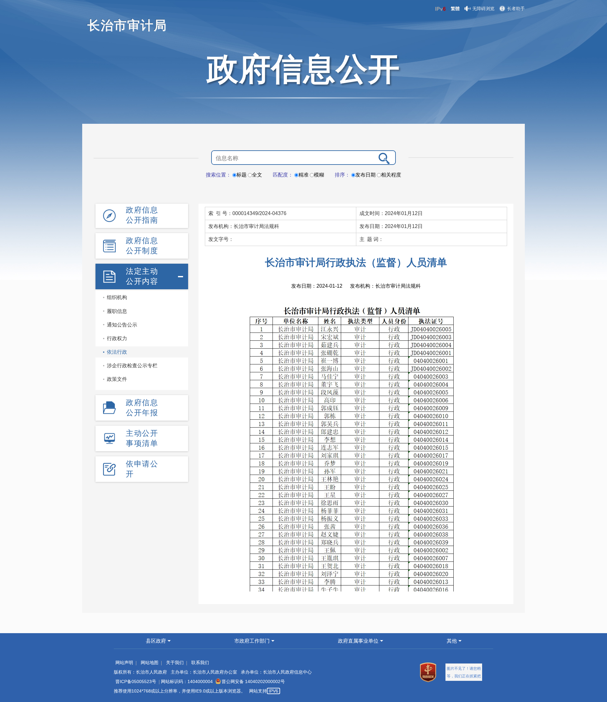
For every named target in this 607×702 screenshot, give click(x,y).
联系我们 (200, 662)
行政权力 (117, 338)
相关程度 (391, 174)
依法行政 (117, 352)
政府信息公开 (303, 69)
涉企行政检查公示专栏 (132, 365)
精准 (303, 174)
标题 (241, 174)
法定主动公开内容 (142, 276)
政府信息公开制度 (142, 245)
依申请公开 (142, 468)
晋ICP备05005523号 (135, 681)
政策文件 (117, 379)
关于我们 (175, 662)
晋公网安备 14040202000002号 (253, 681)
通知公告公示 (122, 324)
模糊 (319, 174)
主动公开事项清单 (142, 438)
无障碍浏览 (483, 8)
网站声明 (124, 662)
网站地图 (149, 662)
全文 (257, 174)
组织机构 (117, 297)
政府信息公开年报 (142, 407)
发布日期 (365, 174)
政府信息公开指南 (142, 215)
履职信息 (117, 311)
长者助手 (516, 8)
